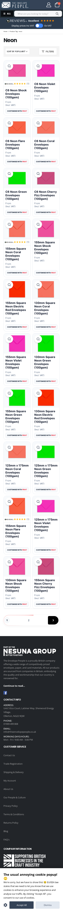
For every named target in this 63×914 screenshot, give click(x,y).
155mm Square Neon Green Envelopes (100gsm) (15, 416)
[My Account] (49, 4)
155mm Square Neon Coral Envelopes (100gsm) (15, 254)
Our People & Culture (15, 797)
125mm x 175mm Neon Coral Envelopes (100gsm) (17, 471)
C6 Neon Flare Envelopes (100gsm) (15, 144)
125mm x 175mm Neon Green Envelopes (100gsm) (46, 471)
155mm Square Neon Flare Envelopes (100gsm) (15, 531)
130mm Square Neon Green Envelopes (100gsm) (44, 362)
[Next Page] (53, 620)
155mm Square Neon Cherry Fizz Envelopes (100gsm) (44, 585)
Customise (5, 905)
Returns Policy (11, 822)
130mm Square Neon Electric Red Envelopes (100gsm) (44, 416)
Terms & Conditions (14, 814)
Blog (6, 831)
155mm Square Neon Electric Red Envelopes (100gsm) (15, 308)
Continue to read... (14, 685)
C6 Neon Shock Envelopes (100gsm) (16, 93)
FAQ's (6, 839)
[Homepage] (15, 5)
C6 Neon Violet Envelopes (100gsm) (44, 87)
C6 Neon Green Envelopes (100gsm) (16, 195)
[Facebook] (5, 693)
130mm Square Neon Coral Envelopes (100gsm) (44, 308)
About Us (8, 789)
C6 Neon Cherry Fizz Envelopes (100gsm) (45, 195)
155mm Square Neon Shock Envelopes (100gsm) (44, 248)
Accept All (22, 905)
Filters (50, 51)
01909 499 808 (11, 723)
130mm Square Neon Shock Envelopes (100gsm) (15, 585)
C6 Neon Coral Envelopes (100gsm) (44, 144)
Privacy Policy (11, 805)
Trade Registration (13, 763)
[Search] (57, 14)
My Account (10, 780)
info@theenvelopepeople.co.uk (20, 731)
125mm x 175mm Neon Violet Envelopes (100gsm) (46, 525)
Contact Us (9, 755)
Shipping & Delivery (14, 772)
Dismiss (48, 905)
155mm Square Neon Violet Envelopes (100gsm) (15, 362)
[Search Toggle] (37, 5)
